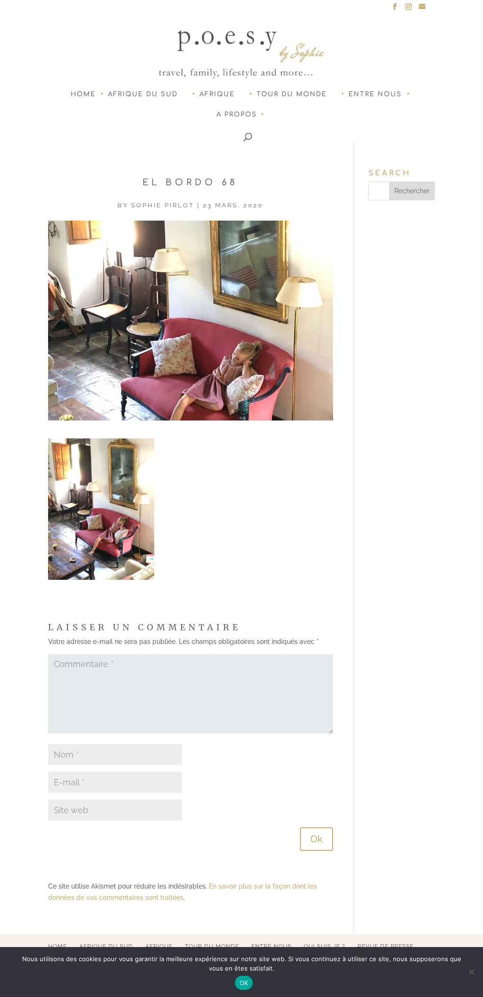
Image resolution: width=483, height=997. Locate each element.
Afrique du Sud (143, 94)
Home (83, 94)
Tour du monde (292, 94)
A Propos (237, 114)
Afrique (217, 94)
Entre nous (375, 94)
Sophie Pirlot (162, 205)
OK (244, 983)
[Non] (471, 972)
